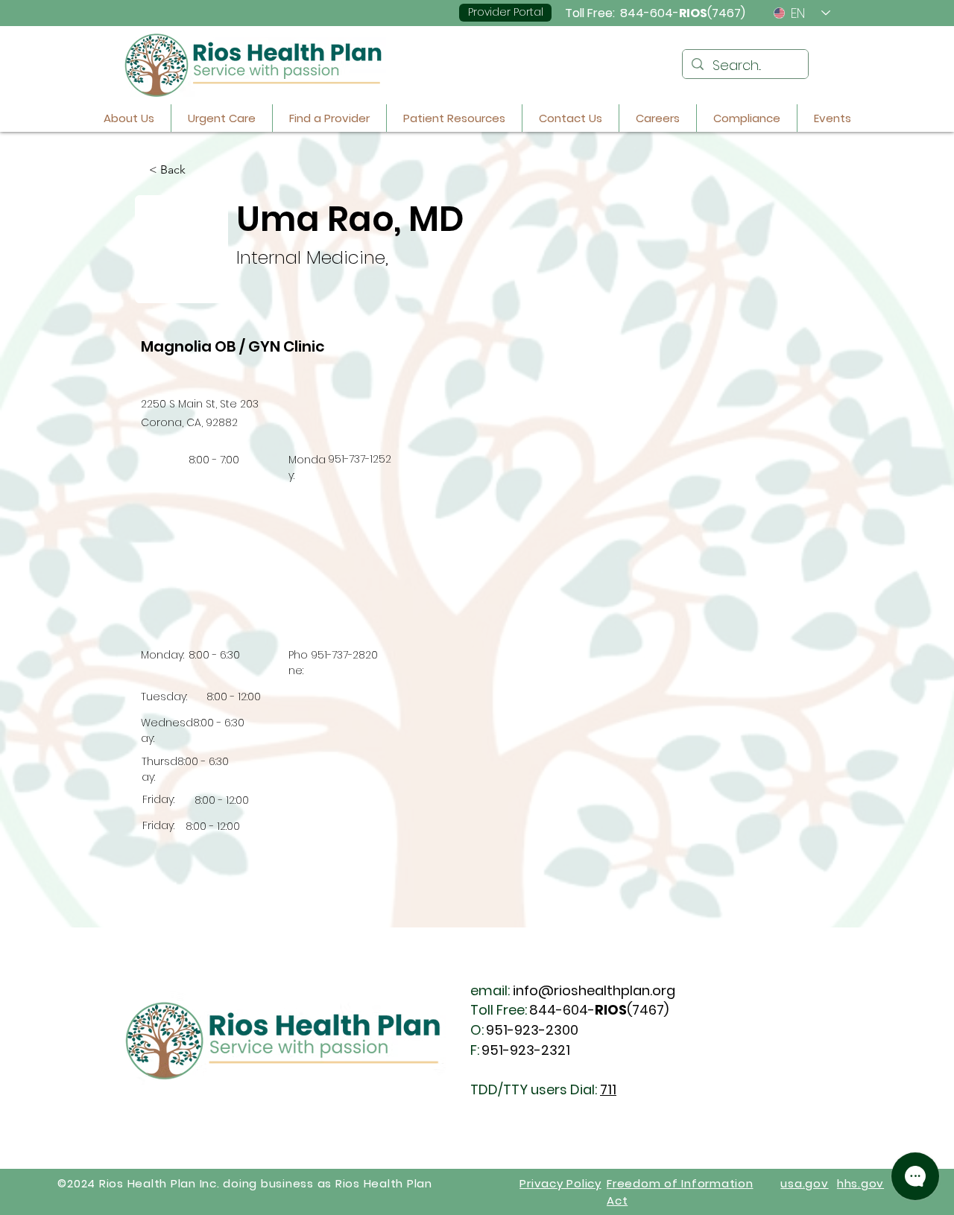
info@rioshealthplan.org (594, 990)
